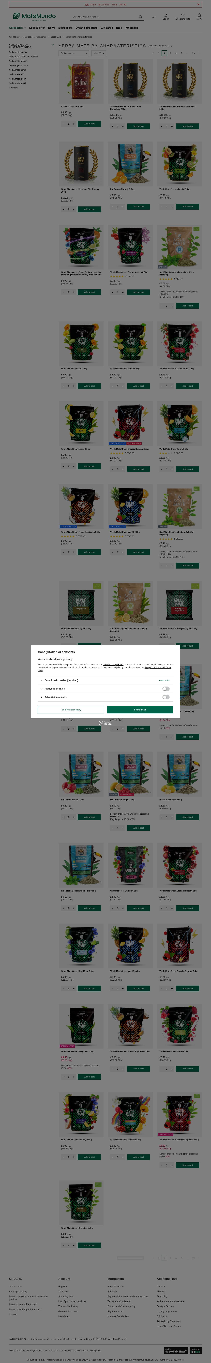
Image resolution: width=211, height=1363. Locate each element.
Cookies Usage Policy (113, 664)
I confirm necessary (71, 709)
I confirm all (140, 709)
